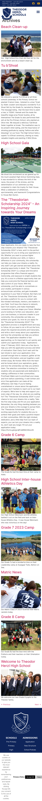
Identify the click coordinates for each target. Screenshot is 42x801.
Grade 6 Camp (13, 435)
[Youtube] (38, 3)
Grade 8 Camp (13, 617)
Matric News (11, 572)
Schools (11, 737)
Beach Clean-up (14, 27)
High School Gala (15, 143)
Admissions (30, 737)
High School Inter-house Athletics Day (21, 481)
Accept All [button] (30, 777)
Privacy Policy (19, 777)
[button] (38, 11)
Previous (5, 704)
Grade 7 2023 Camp (17, 527)
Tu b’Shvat (9, 65)
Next (38, 704)
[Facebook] (33, 3)
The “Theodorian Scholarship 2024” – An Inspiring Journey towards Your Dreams (20, 206)
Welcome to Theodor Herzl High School (18, 663)
